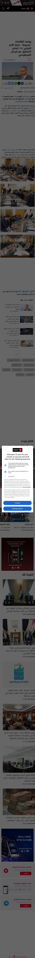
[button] (17, 476)
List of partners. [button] (27, 487)
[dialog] (17, 479)
